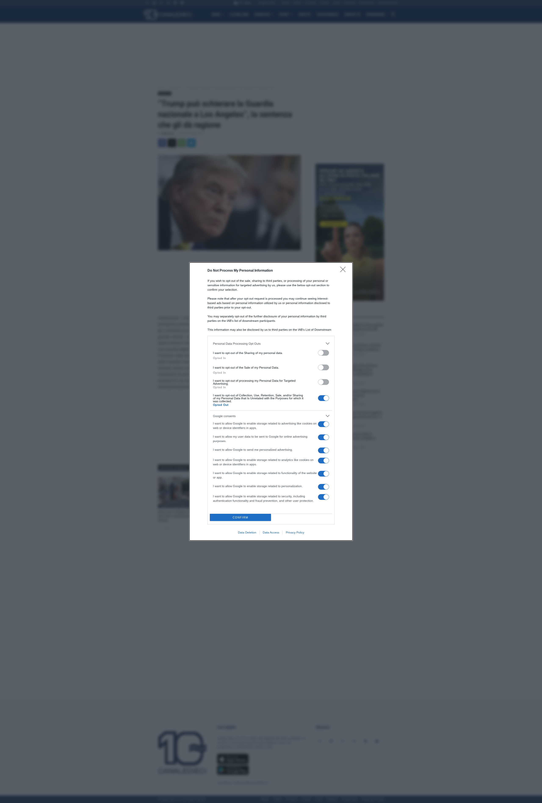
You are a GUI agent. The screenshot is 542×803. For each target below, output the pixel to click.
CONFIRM (240, 517)
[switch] (323, 353)
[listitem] (271, 343)
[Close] (344, 271)
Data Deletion (247, 532)
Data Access (271, 532)
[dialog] (271, 401)
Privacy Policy (295, 532)
